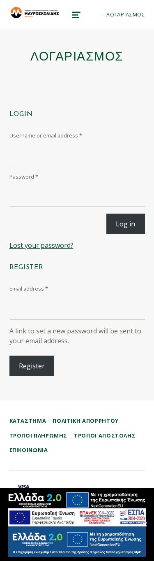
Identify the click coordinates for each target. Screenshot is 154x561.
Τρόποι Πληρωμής (38, 435)
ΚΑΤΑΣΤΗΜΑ (27, 420)
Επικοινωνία (28, 450)
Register (32, 365)
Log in (125, 223)
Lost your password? (41, 245)
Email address (28, 288)
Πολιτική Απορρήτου (86, 420)
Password (23, 176)
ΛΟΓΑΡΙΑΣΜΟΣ (125, 14)
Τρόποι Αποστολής (105, 435)
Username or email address (45, 135)
